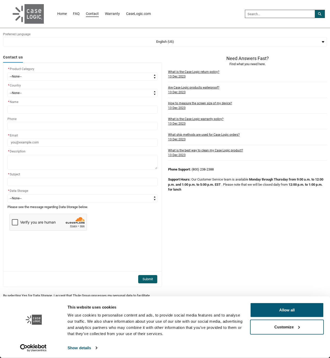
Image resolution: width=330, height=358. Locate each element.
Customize (284, 327)
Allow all (287, 310)
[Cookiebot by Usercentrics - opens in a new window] (33, 348)
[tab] (13, 58)
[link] (62, 13)
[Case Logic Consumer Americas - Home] (24, 14)
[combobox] (280, 14)
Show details (79, 348)
